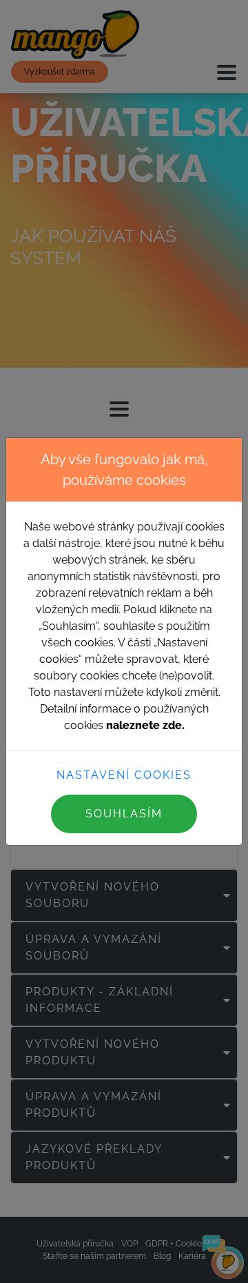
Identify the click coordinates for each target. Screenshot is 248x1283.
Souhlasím (124, 813)
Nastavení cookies (124, 775)
